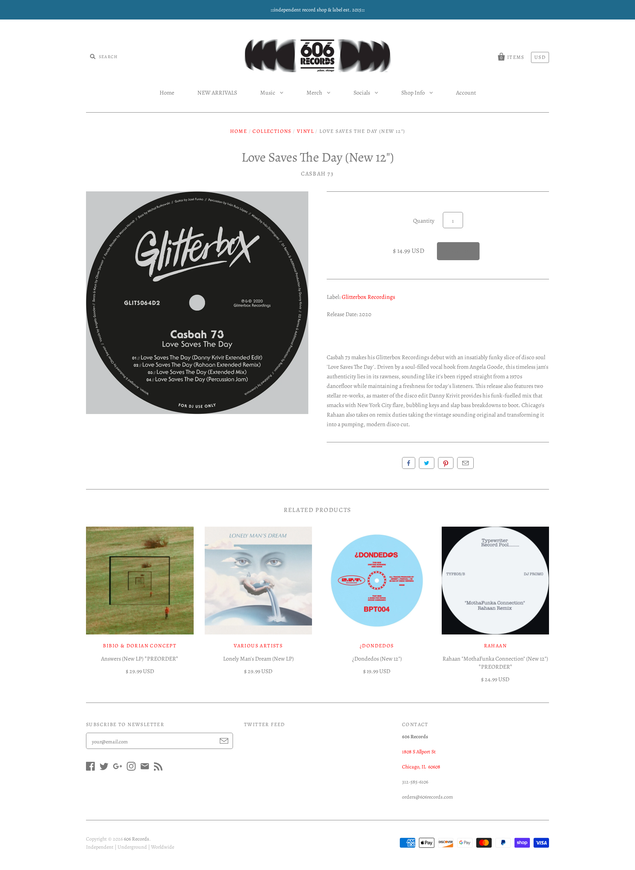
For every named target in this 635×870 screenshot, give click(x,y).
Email (465, 463)
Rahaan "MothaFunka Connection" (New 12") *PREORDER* (495, 663)
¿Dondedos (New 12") (377, 659)
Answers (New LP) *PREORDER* (139, 659)
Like (408, 463)
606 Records (136, 838)
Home (166, 93)
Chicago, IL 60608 (421, 766)
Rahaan (495, 645)
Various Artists (258, 645)
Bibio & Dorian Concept (139, 645)
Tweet (426, 463)
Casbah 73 (317, 174)
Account (466, 93)
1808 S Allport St (419, 751)
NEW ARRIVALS (217, 93)
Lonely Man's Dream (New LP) (258, 659)
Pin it (445, 463)
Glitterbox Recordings (368, 297)
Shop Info (413, 93)
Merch (314, 93)
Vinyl (305, 131)
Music (268, 93)
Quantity (423, 221)
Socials (362, 93)
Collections (271, 131)
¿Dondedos (377, 645)
